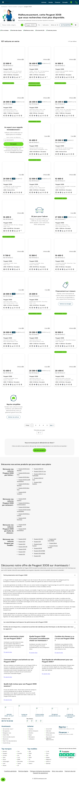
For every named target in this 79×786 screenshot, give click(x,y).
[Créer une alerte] (3, 779)
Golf (47, 755)
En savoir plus (8, 652)
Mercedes (20, 761)
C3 (29, 759)
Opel (4, 757)
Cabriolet (48, 731)
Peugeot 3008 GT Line (40, 471)
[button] (35, 25)
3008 (30, 757)
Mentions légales (23, 771)
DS (18, 765)
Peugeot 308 (22, 544)
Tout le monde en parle (9, 737)
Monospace (32, 737)
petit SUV (61, 585)
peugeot (20, 6)
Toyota (19, 763)
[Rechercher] (22, 25)
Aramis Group (6, 743)
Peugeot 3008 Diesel (24, 507)
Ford (18, 757)
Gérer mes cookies (57, 771)
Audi (4, 763)
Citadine (31, 729)
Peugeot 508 (37, 541)
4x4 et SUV (49, 729)
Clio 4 (47, 753)
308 (30, 755)
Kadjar (48, 757)
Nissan (4, 765)
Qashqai (48, 763)
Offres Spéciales (50, 733)
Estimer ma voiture (13, 417)
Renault (5, 751)
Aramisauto (4, 6)
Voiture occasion (12, 6)
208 (30, 751)
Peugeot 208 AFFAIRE (39, 551)
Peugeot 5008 (22, 549)
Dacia (4, 759)
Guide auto (49, 735)
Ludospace (31, 739)
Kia (18, 755)
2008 (30, 753)
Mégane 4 (48, 759)
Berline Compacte (33, 731)
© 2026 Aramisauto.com (39, 778)
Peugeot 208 (22, 541)
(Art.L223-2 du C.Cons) (16, 152)
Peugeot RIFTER (38, 548)
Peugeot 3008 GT (38, 469)
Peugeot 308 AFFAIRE (39, 553)
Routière (31, 733)
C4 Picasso (31, 761)
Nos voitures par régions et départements (50, 738)
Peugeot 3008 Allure (24, 477)
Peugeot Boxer (53, 543)
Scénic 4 (48, 761)
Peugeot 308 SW (23, 546)
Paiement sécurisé (70, 771)
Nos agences (6, 731)
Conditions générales (10, 771)
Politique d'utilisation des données (40, 771)
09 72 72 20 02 (7, 721)
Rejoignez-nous (7, 733)
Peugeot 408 (22, 551)
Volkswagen (6, 761)
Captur (30, 763)
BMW (18, 759)
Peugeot (5, 753)
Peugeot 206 (37, 556)
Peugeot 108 (22, 554)
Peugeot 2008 (22, 539)
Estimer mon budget (65, 304)
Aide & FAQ (6, 735)
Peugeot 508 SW (38, 539)
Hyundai (19, 753)
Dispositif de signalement (40, 773)
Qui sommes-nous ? (8, 729)
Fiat (18, 751)
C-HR (47, 751)
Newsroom (5, 739)
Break (30, 735)
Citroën (5, 755)
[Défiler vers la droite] (57, 25)
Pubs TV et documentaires (10, 741)
